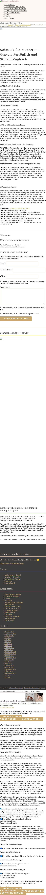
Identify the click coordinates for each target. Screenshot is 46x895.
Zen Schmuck (9, 620)
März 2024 (8, 664)
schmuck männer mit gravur (20, 208)
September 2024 (10, 658)
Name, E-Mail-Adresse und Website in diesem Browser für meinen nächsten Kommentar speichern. (22, 282)
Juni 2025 (7, 640)
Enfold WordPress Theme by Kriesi (34, 688)
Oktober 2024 (9, 656)
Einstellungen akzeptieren (11, 718)
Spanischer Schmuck (11, 616)
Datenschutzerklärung (16, 564)
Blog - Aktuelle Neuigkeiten (11, 23)
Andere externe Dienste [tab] (8, 823)
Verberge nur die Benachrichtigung (22, 892)
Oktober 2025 (9, 632)
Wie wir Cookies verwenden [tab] (10, 725)
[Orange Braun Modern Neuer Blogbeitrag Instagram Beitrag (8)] (23, 29)
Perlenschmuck (10, 583)
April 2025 (8, 644)
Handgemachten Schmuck (13, 602)
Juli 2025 (7, 638)
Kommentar (5, 287)
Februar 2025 (9, 648)
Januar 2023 (8, 671)
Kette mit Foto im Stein (12, 606)
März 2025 (8, 646)
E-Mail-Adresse (6, 270)
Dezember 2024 (10, 652)
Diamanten (8, 600)
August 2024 (9, 660)
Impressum (4, 564)
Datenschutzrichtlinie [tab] (7, 877)
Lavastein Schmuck (11, 610)
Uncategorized (9, 618)
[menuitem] (25, 5)
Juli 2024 (7, 662)
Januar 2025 (8, 650)
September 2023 (10, 670)
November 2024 (10, 654)
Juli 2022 (7, 675)
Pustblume (8, 614)
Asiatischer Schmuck (11, 577)
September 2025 (10, 634)
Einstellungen (30, 719)
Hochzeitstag (9, 604)
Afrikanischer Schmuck (12, 575)
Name (3, 263)
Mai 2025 (7, 642)
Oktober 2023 (9, 668)
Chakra (7, 598)
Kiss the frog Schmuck (12, 608)
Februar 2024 (9, 666)
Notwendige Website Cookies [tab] (10, 752)
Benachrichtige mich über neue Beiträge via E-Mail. (21, 314)
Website (3, 276)
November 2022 (10, 673)
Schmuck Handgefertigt (16, 688)
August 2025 (9, 636)
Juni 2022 (7, 677)
